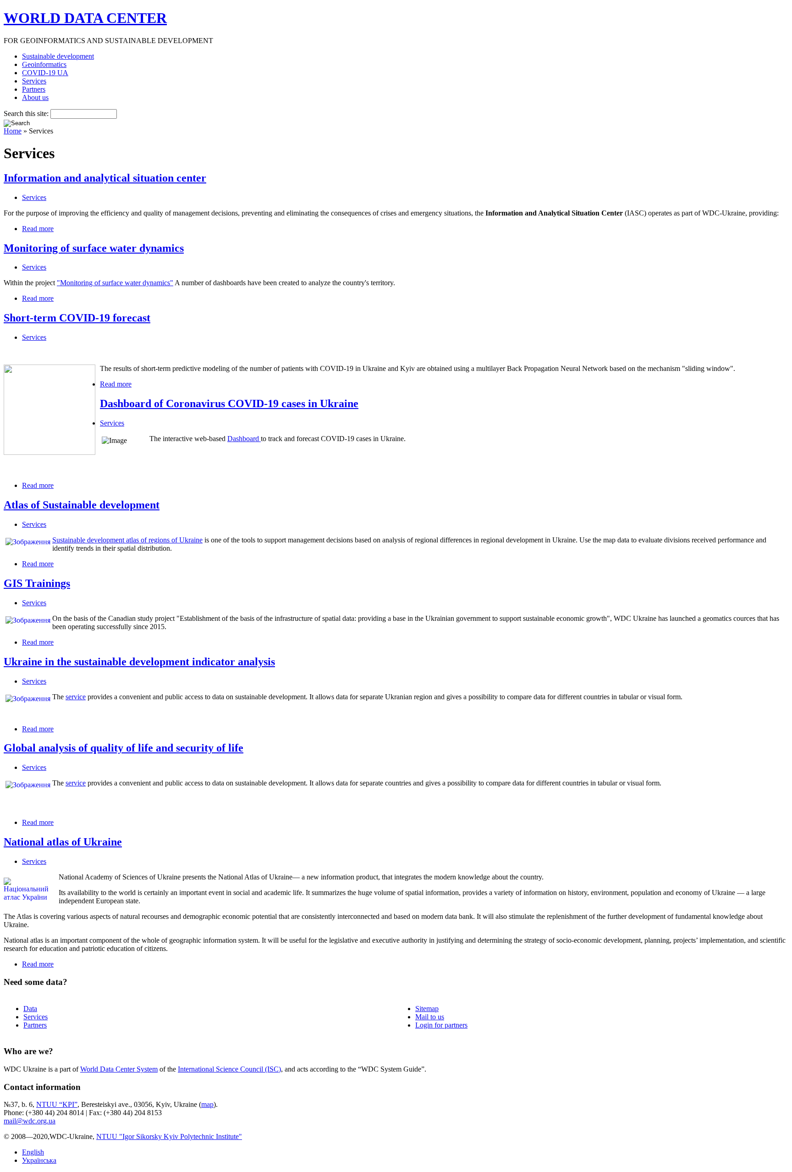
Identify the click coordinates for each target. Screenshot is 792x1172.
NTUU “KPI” (56, 1104)
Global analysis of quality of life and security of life (123, 748)
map (207, 1104)
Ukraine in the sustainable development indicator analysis (139, 662)
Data (30, 1008)
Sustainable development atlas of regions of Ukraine (127, 540)
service (76, 697)
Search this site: (27, 113)
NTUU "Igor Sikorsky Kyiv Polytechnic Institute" (169, 1136)
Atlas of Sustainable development (82, 505)
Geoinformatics (44, 64)
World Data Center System (119, 1069)
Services (34, 81)
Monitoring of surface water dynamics (94, 248)
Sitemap (427, 1008)
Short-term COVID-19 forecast (77, 318)
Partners (33, 89)
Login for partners (441, 1025)
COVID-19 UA (45, 73)
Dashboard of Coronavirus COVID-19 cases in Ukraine (229, 403)
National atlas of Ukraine (63, 842)
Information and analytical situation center (105, 178)
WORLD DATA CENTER (85, 18)
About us (35, 97)
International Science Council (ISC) (229, 1069)
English (33, 1152)
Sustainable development (58, 56)
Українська (39, 1160)
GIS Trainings (37, 583)
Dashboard (244, 438)
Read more (38, 228)
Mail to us (429, 1017)
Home (13, 131)
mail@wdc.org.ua (29, 1121)
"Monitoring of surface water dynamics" (115, 283)
